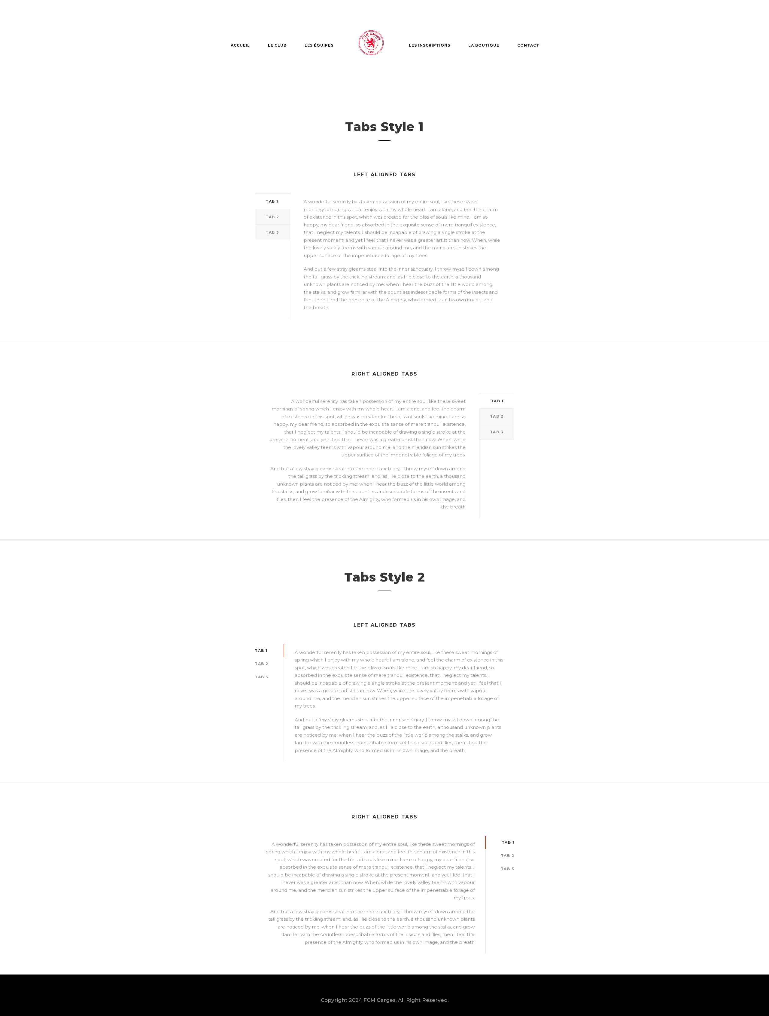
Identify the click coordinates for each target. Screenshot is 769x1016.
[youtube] (552, 14)
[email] (527, 14)
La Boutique (483, 45)
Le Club (277, 45)
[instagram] (564, 14)
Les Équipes (319, 45)
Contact (528, 45)
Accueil (240, 45)
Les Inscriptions (429, 45)
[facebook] (540, 14)
